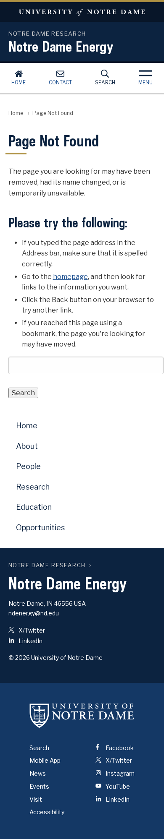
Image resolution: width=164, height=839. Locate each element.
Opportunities (40, 527)
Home (18, 82)
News (37, 773)
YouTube (117, 786)
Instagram (119, 773)
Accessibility (46, 812)
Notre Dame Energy (60, 46)
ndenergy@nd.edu (33, 613)
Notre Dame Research (47, 565)
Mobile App (45, 760)
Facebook (119, 747)
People (28, 466)
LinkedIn (29, 640)
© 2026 (19, 657)
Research (33, 486)
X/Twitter (31, 630)
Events (39, 786)
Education (34, 507)
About (27, 446)
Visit (35, 799)
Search (105, 82)
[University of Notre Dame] (82, 715)
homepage (70, 277)
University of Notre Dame (82, 12)
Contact (60, 82)
